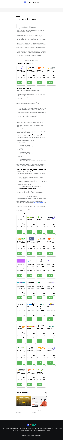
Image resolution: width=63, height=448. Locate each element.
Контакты (30, 430)
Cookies (48, 430)
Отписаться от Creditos (37, 410)
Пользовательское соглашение (39, 430)
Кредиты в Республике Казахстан (12, 428)
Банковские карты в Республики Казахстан (28, 428)
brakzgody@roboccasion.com (38, 202)
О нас (3, 428)
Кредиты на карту (58, 428)
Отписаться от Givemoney (21, 410)
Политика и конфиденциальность (20, 430)
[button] (44, 393)
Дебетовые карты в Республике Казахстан (45, 428)
